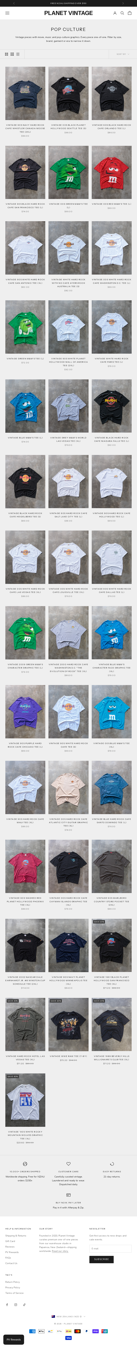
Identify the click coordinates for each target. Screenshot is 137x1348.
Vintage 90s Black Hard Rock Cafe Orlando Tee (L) (111, 127)
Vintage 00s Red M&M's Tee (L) (111, 204)
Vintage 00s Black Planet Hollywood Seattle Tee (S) (68, 127)
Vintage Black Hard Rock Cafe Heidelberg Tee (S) (25, 515)
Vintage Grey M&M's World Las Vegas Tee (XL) (68, 439)
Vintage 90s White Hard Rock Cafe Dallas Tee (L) (111, 590)
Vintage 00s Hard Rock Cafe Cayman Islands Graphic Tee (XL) (68, 901)
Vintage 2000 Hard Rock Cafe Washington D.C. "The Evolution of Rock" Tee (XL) (68, 667)
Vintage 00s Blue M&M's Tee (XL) (111, 745)
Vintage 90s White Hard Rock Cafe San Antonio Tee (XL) (25, 281)
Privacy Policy (12, 1287)
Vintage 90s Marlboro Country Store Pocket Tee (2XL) (111, 901)
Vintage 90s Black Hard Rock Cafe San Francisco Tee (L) (25, 206)
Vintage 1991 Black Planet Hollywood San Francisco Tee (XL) (112, 980)
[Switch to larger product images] (6, 54)
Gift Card (10, 1241)
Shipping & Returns (15, 1235)
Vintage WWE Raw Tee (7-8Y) (68, 1056)
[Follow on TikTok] (24, 1304)
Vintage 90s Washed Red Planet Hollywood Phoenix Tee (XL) (25, 901)
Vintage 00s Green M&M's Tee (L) (68, 206)
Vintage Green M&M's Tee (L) (25, 358)
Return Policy (12, 1282)
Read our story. (60, 1251)
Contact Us (11, 1263)
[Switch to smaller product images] (12, 54)
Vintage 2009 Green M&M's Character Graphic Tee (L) (25, 666)
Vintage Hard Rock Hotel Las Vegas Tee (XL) (25, 1058)
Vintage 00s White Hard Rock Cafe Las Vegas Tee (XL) (25, 590)
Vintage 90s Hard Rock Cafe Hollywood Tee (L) (111, 515)
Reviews (10, 1246)
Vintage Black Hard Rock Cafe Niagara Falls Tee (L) (111, 439)
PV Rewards (12, 1252)
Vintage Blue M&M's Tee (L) (25, 437)
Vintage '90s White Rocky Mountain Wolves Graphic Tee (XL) (25, 1135)
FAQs (8, 1257)
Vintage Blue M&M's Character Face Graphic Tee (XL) (112, 667)
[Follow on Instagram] (15, 1304)
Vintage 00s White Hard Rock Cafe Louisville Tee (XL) (68, 590)
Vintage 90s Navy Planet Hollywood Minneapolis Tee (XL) (68, 980)
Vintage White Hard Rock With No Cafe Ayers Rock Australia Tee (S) (68, 283)
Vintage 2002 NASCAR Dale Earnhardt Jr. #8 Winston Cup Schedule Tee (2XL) (25, 980)
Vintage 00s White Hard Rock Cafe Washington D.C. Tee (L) (111, 281)
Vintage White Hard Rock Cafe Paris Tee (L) (112, 360)
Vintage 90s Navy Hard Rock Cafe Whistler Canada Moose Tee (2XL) (25, 128)
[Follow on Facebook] (7, 1304)
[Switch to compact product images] (17, 54)
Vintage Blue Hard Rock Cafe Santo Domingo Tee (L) (111, 821)
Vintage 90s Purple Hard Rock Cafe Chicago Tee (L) (25, 745)
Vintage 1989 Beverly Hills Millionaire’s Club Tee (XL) (111, 1058)
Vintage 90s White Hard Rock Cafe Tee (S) (68, 745)
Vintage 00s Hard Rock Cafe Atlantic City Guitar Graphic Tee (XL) (68, 822)
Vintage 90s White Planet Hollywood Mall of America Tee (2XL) (68, 362)
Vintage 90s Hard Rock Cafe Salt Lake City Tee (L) (68, 515)
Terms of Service (14, 1293)
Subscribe (101, 1259)
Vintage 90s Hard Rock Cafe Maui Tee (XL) (25, 821)
